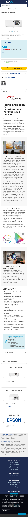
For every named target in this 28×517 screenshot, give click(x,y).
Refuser (5, 510)
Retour (4, 9)
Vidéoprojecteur (13, 9)
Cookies (21, 466)
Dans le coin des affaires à (14, 56)
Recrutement (14, 476)
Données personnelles (11, 466)
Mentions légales (14, 469)
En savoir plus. (16, 506)
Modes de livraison (14, 484)
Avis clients (16, 464)
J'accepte (22, 514)
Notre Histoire (14, 462)
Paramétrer (7, 514)
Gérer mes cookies (14, 467)
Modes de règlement (14, 486)
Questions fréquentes (14, 482)
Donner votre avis (14, 73)
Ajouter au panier (16, 68)
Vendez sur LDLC (14, 475)
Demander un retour (14, 487)
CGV (10, 464)
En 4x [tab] (4, 46)
